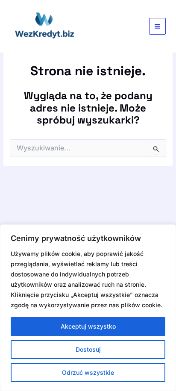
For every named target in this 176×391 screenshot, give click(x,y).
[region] (88, 307)
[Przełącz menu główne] (157, 26)
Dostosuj (88, 349)
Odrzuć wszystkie (88, 372)
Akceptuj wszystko (88, 326)
